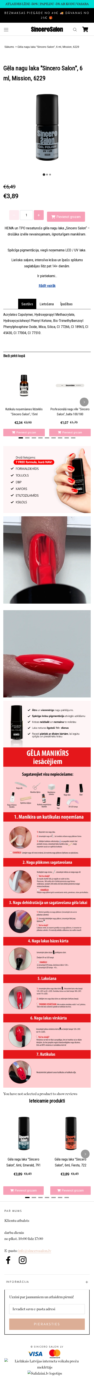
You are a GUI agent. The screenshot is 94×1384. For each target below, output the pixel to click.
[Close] (86, 627)
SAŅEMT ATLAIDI (28, 746)
